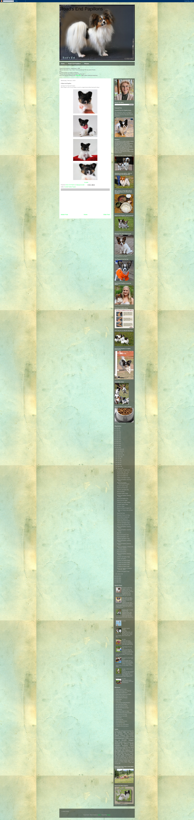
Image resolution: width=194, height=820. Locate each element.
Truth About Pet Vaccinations (122, 724)
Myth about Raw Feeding (121, 704)
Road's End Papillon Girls (122, 473)
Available (86, 182)
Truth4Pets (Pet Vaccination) (122, 726)
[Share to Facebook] (92, 185)
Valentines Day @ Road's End (123, 524)
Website (86, 63)
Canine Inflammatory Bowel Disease (124, 712)
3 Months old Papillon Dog (123, 489)
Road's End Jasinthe (121, 551)
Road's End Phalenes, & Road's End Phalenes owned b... (125, 547)
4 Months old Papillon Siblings (123, 502)
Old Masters (129, 742)
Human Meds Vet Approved (123, 517)
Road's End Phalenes (121, 549)
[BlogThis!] (89, 185)
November (119, 451)
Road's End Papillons (81, 8)
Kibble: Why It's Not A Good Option (123, 694)
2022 (117, 430)
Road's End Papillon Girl (122, 519)
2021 (117, 432)
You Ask (116, 763)
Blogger (108, 814)
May (118, 462)
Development (119, 738)
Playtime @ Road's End (122, 487)
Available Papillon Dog (127, 587)
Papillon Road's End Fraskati (123, 520)
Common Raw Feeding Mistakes (123, 702)
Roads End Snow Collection (123, 758)
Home (63, 63)
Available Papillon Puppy (122, 485)
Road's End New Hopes (122, 500)
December (119, 449)
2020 (117, 434)
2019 (117, 436)
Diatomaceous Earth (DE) (121, 716)
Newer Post (64, 214)
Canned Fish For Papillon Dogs (123, 110)
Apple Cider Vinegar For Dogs (122, 711)
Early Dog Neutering (120, 722)
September (119, 454)
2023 (117, 428)
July (118, 458)
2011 (117, 578)
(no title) (124, 620)
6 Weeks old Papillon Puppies (123, 477)
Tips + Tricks (128, 762)
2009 (117, 582)
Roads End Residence (128, 757)
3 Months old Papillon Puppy (123, 522)
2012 (117, 576)
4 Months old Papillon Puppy (123, 538)
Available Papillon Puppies (70, 186)
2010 (117, 580)
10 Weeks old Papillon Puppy (123, 556)
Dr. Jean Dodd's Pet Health (122, 706)
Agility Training (130, 732)
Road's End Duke (121, 491)
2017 (117, 439)
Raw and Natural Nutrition (121, 721)
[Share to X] (91, 185)
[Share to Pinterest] (94, 185)
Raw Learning (119, 709)
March (118, 466)
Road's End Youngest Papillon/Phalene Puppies (123, 483)
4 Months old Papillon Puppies (123, 560)
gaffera (99, 814)
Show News (123, 761)
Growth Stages (128, 740)
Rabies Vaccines (119, 719)
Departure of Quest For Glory (123, 515)
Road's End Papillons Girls (123, 534)
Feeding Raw (119, 717)
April (118, 464)
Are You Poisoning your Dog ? (122, 707)
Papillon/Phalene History (120, 747)
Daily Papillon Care (127, 736)
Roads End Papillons (129, 753)
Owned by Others (122, 744)
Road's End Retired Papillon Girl (124, 508)
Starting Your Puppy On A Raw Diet (123, 690)
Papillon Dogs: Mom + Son (123, 472)
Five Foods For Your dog (121, 714)
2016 (117, 441)
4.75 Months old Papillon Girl (123, 470)
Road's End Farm (130, 748)
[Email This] (88, 185)
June (118, 460)
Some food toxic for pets (121, 689)
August (119, 456)
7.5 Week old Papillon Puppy (123, 562)
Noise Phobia (119, 699)
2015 (117, 443)
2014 (117, 445)
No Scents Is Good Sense (121, 692)
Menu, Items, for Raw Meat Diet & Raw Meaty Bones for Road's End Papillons (127, 599)
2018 (117, 437)
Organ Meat (118, 701)
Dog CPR (119, 532)
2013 (117, 447)
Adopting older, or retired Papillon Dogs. (127, 610)
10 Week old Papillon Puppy (123, 566)
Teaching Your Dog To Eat (121, 696)
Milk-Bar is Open (120, 506)
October (119, 453)
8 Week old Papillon (121, 558)
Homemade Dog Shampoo (121, 697)
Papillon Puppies (121, 746)
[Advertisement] (85, 202)
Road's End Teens (121, 513)
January (119, 573)
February (119, 468)
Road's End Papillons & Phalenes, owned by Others (124, 569)
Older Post (106, 214)
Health (121, 742)
